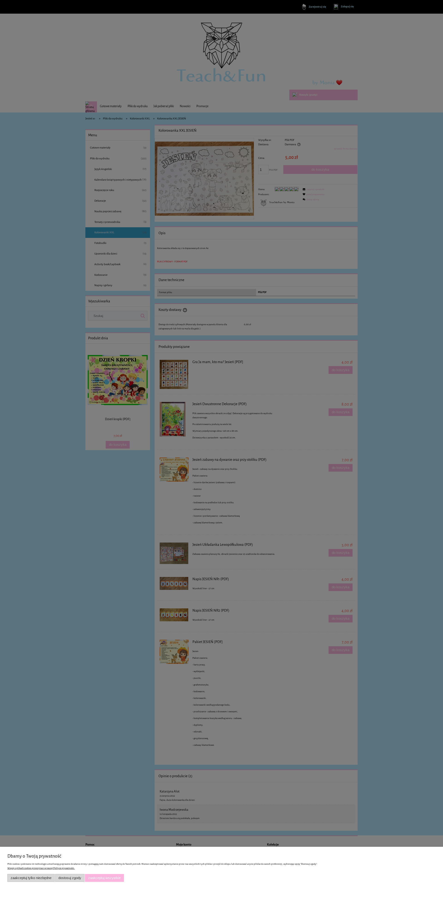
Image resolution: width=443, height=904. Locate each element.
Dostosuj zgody (69, 878)
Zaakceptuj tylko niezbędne (31, 878)
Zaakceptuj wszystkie (104, 878)
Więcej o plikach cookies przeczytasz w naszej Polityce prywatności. (41, 868)
